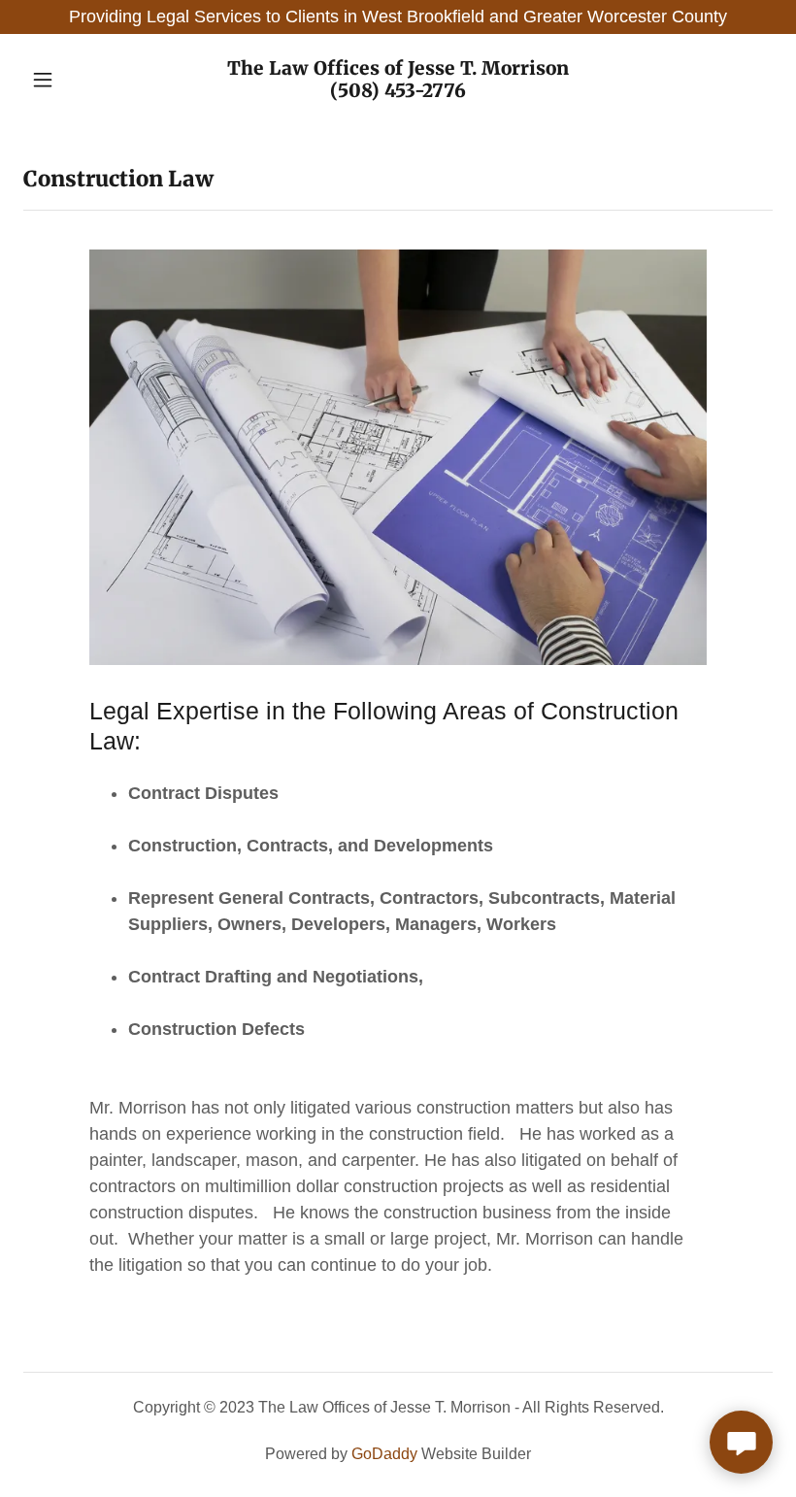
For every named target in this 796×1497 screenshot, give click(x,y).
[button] (79, 79)
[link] (398, 91)
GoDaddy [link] (384, 1454)
